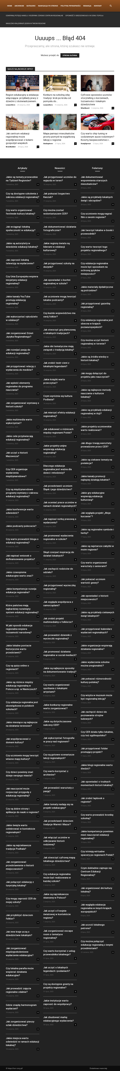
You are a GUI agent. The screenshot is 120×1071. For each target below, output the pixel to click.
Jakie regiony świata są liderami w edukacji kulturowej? (56, 247)
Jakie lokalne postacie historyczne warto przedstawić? (18, 649)
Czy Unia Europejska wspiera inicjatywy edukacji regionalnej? (22, 280)
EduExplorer (48, 143)
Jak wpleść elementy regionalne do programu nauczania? (19, 386)
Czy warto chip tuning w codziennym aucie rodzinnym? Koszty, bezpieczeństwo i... (97, 136)
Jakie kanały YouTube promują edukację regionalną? (18, 300)
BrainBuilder (11, 147)
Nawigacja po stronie (48, 6)
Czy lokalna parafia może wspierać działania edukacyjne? (20, 972)
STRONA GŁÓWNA (70, 55)
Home (9, 6)
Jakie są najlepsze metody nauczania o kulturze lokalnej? (96, 393)
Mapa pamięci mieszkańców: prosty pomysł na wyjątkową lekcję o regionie (59, 136)
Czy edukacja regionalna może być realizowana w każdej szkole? (57, 878)
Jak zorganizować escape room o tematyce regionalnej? (58, 934)
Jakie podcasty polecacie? (21, 526)
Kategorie (30, 6)
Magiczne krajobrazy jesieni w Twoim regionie (26, 23)
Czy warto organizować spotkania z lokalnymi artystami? (56, 688)
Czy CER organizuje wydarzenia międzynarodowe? (17, 473)
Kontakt (98, 6)
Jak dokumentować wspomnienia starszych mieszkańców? (94, 180)
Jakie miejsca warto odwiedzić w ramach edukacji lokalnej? (22, 1042)
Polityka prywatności (71, 6)
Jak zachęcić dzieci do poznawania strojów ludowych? (94, 715)
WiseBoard (85, 108)
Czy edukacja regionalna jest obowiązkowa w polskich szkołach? (22, 706)
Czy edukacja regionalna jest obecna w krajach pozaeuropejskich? (97, 323)
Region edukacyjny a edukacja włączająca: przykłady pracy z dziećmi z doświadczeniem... (22, 98)
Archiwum (19, 6)
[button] (110, 6)
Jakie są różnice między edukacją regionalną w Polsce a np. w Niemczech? (21, 686)
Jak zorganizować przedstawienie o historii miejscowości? (20, 865)
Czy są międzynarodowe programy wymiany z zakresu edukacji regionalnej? (22, 493)
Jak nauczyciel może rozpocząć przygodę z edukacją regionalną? (18, 792)
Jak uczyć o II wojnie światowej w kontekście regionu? (57, 914)
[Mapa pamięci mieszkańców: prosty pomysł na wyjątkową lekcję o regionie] (60, 122)
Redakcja (87, 6)
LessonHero (10, 105)
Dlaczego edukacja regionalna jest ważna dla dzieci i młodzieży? (57, 469)
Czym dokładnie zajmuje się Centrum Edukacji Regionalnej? (96, 871)
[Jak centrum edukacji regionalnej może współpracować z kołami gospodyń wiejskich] (22, 122)
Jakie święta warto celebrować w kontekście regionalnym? (20, 829)
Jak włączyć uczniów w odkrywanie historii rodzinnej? (56, 841)
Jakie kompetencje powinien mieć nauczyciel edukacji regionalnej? (97, 835)
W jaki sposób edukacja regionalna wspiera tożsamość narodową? (19, 629)
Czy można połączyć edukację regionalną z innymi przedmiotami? (97, 945)
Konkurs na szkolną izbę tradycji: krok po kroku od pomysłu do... (57, 98)
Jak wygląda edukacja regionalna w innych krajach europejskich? (96, 908)
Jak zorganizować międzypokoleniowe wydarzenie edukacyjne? (20, 952)
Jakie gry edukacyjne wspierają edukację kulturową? (92, 496)
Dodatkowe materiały (98, 1068)
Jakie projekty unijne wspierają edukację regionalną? (55, 449)
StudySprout (86, 143)
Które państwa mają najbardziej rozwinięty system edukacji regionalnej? (22, 609)
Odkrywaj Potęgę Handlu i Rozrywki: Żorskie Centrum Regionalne (34, 15)
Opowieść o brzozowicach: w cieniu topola (84, 15)
